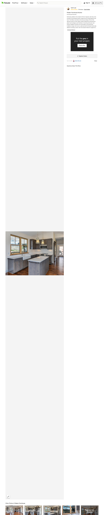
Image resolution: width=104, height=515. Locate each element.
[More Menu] (61, 496)
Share (31, 496)
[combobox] (59, 2)
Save (39, 496)
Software (24, 3)
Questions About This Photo (74, 66)
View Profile (87, 9)
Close (95, 61)
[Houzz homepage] (6, 2)
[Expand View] (8, 496)
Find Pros (15, 3)
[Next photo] (61, 253)
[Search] (38, 2)
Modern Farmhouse (19, 503)
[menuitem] (15, 3)
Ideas (31, 3)
